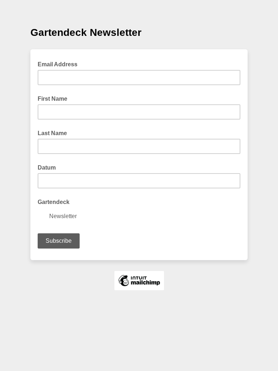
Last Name (52, 133)
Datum (47, 167)
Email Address (60, 64)
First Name (52, 99)
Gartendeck (54, 202)
